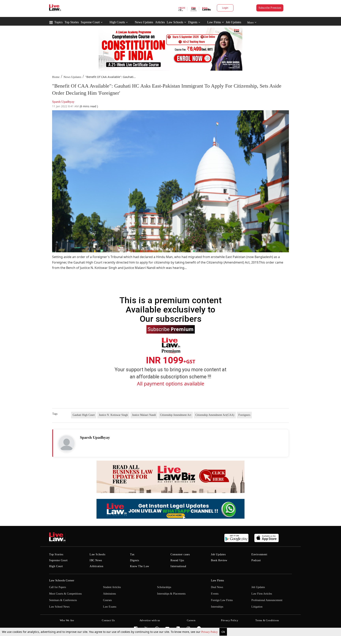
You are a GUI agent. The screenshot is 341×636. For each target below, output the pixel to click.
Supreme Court (90, 22)
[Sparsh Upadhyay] (66, 443)
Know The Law (139, 566)
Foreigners (244, 414)
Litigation (256, 606)
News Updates (144, 22)
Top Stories (72, 22)
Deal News (217, 587)
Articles (160, 22)
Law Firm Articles (261, 593)
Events (214, 593)
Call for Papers (57, 587)
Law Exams (109, 606)
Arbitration (96, 566)
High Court (56, 566)
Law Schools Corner (61, 580)
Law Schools (175, 22)
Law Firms (214, 22)
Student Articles (112, 587)
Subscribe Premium (270, 7)
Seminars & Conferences (63, 600)
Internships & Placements (171, 593)
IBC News (96, 560)
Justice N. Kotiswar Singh (113, 414)
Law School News (59, 606)
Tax (132, 554)
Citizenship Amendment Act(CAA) (214, 414)
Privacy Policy (209, 631)
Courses (107, 600)
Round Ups (177, 560)
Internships (217, 606)
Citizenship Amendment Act (175, 414)
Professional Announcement (266, 600)
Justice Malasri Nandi (144, 414)
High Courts (117, 22)
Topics (58, 22)
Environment (259, 554)
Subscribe (171, 329)
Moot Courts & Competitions (65, 593)
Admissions (109, 593)
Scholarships (164, 587)
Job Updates (233, 22)
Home (56, 77)
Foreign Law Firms (222, 600)
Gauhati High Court (84, 414)
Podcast (256, 560)
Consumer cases (180, 554)
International (178, 566)
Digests (192, 22)
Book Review (219, 560)
